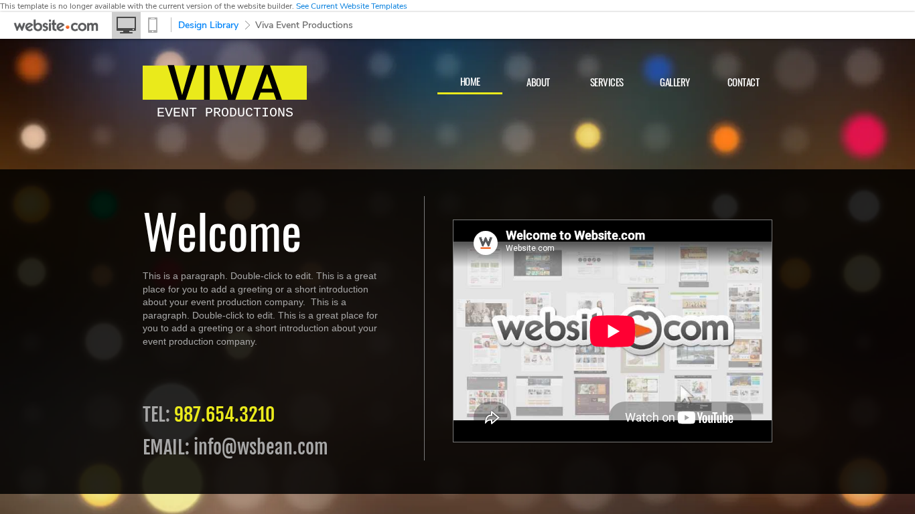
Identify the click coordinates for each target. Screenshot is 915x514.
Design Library (208, 25)
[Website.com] (55, 28)
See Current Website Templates (351, 6)
